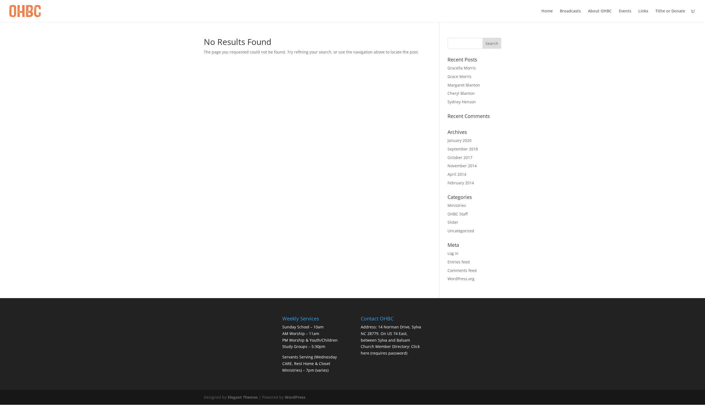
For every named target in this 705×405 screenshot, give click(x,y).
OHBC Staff (458, 214)
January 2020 (459, 140)
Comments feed (462, 270)
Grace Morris (459, 76)
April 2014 (457, 174)
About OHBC (600, 11)
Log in (453, 253)
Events (625, 11)
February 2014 (461, 182)
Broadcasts (570, 11)
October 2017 (460, 157)
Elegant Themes (243, 397)
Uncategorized (461, 230)
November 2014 (462, 165)
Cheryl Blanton (461, 93)
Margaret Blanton (464, 85)
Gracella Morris (462, 68)
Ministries (457, 205)
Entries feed (459, 261)
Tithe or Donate (670, 11)
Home (547, 11)
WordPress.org (461, 278)
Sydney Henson (462, 101)
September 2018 (463, 149)
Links (643, 11)
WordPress (295, 397)
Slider (453, 222)
